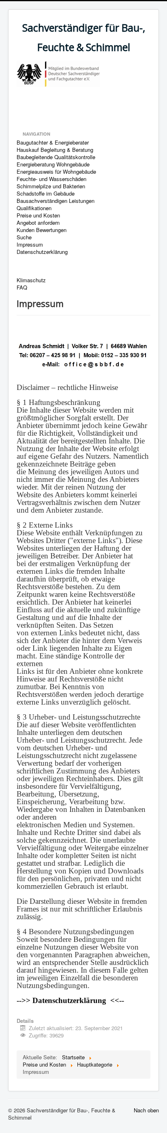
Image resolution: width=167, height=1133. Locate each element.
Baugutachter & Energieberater (53, 142)
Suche (24, 237)
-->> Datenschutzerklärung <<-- (70, 1000)
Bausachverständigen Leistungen (55, 200)
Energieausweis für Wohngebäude (56, 171)
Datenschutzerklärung (42, 252)
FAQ (22, 287)
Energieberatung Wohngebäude (53, 164)
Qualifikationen (34, 208)
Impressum (30, 244)
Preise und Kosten (38, 215)
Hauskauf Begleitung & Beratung (55, 149)
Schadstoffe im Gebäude (46, 193)
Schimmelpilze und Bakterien (51, 186)
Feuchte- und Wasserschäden (51, 179)
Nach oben (146, 1110)
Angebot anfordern (38, 222)
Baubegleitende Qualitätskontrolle (56, 157)
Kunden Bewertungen (41, 230)
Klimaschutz (31, 280)
